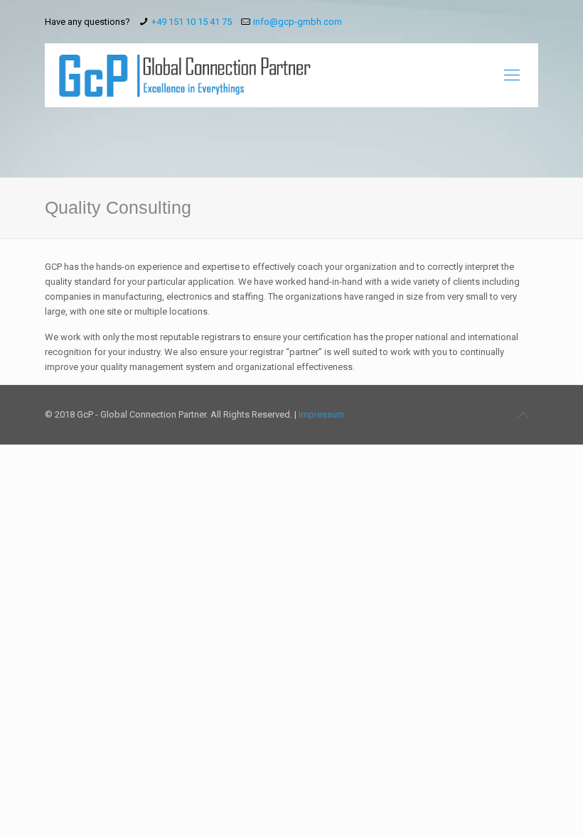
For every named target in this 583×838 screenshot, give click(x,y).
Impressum (322, 414)
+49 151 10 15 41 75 (191, 21)
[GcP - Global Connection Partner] (185, 75)
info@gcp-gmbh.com (297, 21)
